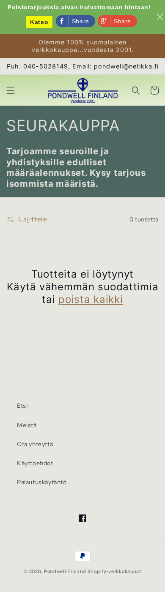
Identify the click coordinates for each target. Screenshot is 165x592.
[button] (10, 90)
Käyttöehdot (35, 463)
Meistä (27, 425)
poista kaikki (90, 299)
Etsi (22, 405)
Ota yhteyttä (35, 444)
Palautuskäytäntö (42, 482)
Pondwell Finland (65, 571)
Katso (39, 22)
